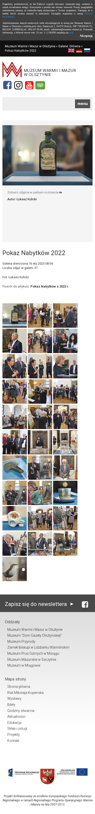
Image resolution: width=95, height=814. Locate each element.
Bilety (11, 705)
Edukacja (14, 723)
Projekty (13, 735)
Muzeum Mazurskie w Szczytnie (31, 659)
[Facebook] (7, 85)
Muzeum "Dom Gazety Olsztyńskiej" (34, 635)
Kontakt (13, 741)
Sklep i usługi (17, 728)
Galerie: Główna (69, 46)
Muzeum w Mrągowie (23, 665)
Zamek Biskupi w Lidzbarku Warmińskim (38, 647)
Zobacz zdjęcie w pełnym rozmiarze (33, 192)
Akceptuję (86, 36)
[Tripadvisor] (40, 85)
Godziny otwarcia (20, 711)
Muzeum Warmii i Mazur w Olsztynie (30, 46)
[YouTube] (29, 85)
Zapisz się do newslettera (36, 604)
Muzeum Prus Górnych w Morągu (33, 653)
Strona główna (18, 687)
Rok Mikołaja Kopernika (25, 693)
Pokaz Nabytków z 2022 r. (49, 286)
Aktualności (16, 716)
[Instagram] (18, 85)
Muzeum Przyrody (21, 641)
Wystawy (14, 698)
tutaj (71, 32)
